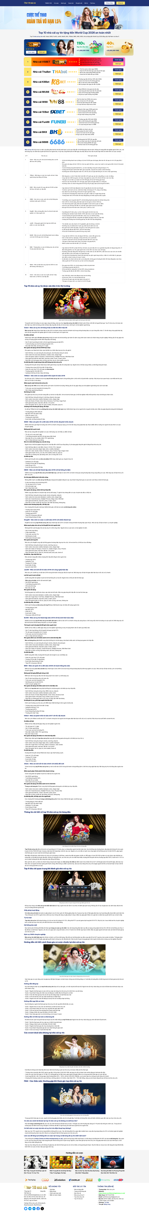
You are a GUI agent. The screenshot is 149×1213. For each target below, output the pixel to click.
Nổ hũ (86, 3)
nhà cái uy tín (38, 36)
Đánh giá (63, 3)
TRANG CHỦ (48, 3)
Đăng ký (120, 3)
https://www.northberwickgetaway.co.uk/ (112, 1193)
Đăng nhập (109, 3)
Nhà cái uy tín (29, 149)
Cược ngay (31, 52)
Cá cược (56, 3)
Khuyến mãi (79, 3)
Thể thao (92, 3)
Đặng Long (107, 1204)
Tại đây (106, 1202)
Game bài (70, 3)
